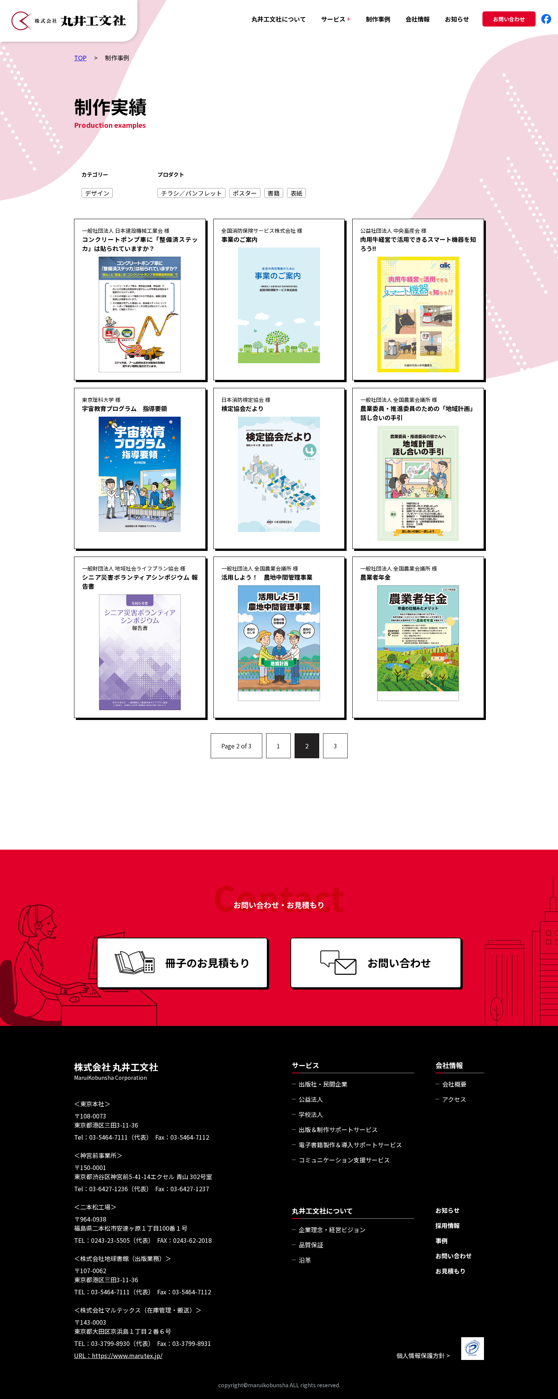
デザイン (97, 193)
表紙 (296, 193)
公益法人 (311, 1099)
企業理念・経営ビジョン (332, 1229)
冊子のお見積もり (207, 962)
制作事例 (378, 19)
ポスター (245, 193)
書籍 (274, 193)
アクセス (454, 1099)
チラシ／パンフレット (191, 193)
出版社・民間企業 (323, 1083)
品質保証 (311, 1244)
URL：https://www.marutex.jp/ (118, 1355)
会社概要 (454, 1083)
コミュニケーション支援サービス (344, 1159)
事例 (441, 1240)
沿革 (305, 1259)
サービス (336, 19)
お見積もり (450, 1270)
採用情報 (447, 1225)
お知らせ (457, 19)
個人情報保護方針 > (423, 1355)
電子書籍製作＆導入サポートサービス (350, 1144)
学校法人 (311, 1114)
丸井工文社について (278, 19)
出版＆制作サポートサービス (338, 1129)
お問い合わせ (509, 19)
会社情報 (417, 19)
